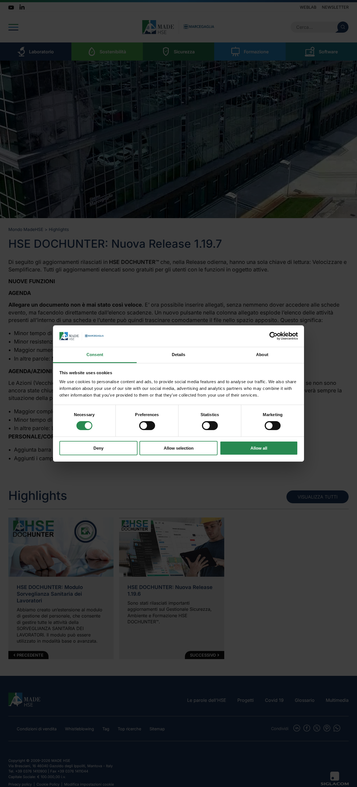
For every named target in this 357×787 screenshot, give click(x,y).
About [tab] (262, 354)
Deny (98, 448)
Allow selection (179, 448)
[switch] (147, 425)
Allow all (258, 448)
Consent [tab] (94, 354)
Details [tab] (178, 354)
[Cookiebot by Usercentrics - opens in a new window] (273, 336)
